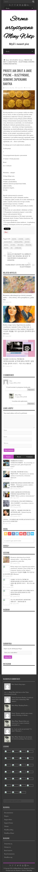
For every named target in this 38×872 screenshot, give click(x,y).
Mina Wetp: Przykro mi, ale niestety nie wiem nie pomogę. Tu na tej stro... (22, 738)
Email (5, 437)
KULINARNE (14, 60)
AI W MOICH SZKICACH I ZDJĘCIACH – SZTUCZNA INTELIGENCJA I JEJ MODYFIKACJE (23, 592)
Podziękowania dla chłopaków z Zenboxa (16, 870)
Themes (6, 826)
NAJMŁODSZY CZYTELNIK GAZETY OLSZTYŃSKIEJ (18, 265)
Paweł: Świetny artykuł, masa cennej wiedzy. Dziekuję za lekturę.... (22, 714)
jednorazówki (18, 242)
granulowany (8, 242)
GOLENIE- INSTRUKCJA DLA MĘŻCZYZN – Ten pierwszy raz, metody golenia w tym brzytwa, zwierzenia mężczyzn (22, 474)
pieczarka (20, 245)
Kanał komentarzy (9, 854)
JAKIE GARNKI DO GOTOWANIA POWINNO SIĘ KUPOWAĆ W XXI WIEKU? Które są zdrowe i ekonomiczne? (22, 494)
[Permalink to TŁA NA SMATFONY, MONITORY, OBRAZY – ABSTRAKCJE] (6, 604)
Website (6, 443)
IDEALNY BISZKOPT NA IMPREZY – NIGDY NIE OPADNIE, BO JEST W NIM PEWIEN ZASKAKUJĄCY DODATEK (19, 256)
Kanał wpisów (8, 850)
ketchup (27, 242)
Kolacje (21, 60)
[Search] (33, 1)
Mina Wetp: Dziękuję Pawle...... (20, 705)
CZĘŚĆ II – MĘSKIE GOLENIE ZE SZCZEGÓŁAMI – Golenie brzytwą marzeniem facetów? (21, 512)
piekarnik (28, 245)
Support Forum (8, 823)
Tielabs (32, 868)
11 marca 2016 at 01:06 (21, 397)
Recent (19, 457)
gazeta (27, 239)
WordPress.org (8, 857)
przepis (6, 248)
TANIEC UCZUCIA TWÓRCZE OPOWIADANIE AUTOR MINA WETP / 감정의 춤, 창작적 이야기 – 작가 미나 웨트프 (18, 361)
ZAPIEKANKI (18, 248)
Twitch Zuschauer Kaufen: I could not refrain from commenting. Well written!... (22, 699)
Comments (29, 457)
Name (5, 430)
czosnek (20, 239)
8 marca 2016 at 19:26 (14, 383)
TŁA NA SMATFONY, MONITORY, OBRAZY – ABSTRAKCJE (21, 600)
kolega (6, 245)
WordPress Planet (9, 833)
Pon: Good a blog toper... (19, 684)
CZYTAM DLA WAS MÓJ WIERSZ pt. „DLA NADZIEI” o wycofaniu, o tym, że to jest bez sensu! (22, 503)
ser (12, 248)
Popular (8, 457)
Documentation (8, 813)
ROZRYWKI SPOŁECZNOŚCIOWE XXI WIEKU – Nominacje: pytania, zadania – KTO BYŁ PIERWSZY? (22, 485)
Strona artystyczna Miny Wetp (19, 28)
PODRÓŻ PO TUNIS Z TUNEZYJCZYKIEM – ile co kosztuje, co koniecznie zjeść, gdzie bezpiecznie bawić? (22, 463)
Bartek (14, 239)
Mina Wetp (12, 87)
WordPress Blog (8, 830)
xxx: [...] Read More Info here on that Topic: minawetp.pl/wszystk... (16, 693)
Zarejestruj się (8, 844)
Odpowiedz (31, 389)
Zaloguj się (7, 847)
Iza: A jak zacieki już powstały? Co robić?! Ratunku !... (22, 730)
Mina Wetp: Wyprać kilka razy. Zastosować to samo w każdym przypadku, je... (20, 723)
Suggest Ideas (8, 819)
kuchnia (13, 245)
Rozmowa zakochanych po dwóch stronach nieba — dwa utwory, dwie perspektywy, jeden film (18, 297)
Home (7, 60)
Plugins (6, 816)
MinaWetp (29, 870)
